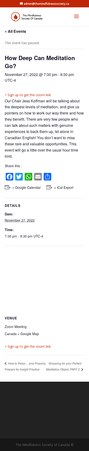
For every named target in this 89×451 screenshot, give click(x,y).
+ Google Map (28, 333)
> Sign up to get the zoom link (28, 95)
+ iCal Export (63, 187)
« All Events (15, 31)
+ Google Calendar (26, 187)
